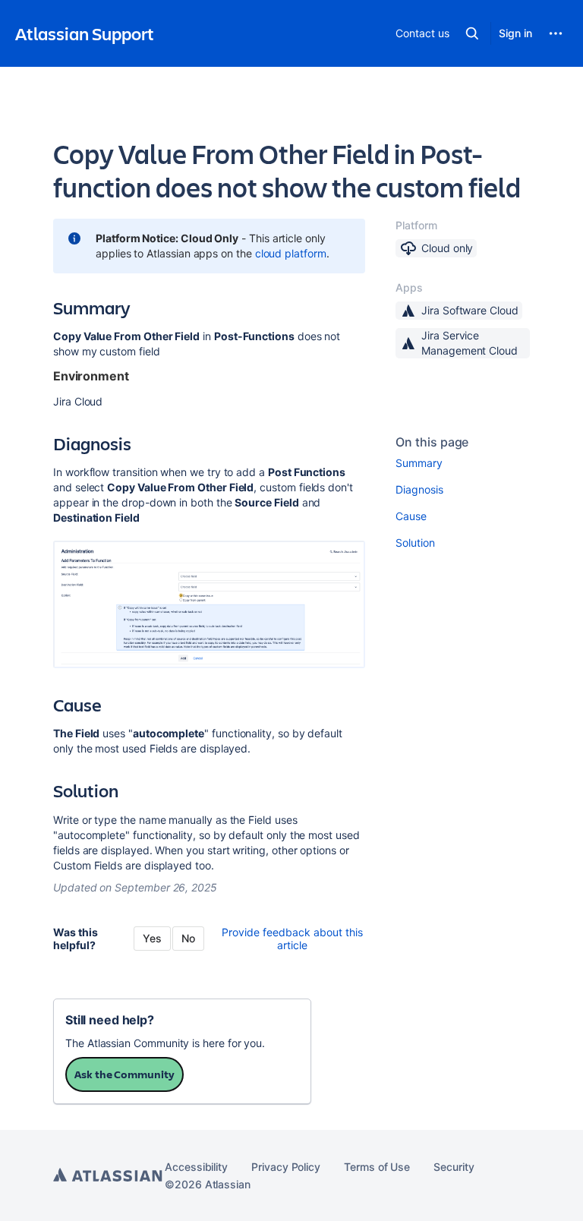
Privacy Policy (285, 1166)
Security (453, 1166)
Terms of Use (377, 1166)
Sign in (515, 33)
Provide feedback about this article (292, 938)
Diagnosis (419, 489)
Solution (414, 542)
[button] (472, 33)
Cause (411, 516)
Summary (419, 462)
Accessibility (196, 1166)
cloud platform (290, 253)
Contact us (422, 33)
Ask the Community (124, 1074)
